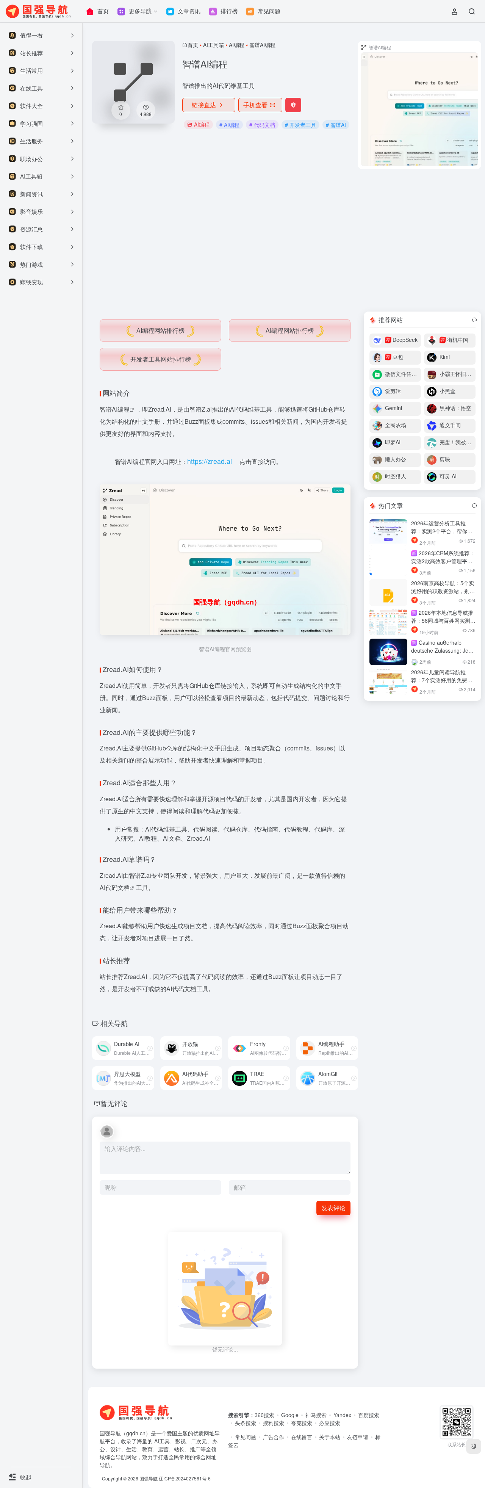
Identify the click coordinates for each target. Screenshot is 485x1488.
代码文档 (117, 887)
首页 (193, 45)
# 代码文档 (262, 124)
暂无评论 (114, 1103)
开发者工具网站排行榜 (160, 359)
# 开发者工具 (300, 124)
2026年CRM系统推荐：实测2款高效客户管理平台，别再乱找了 (443, 561)
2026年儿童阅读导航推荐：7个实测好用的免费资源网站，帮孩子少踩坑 (441, 680)
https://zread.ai (209, 461)
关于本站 (329, 1437)
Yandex (342, 1415)
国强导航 (148, 1478)
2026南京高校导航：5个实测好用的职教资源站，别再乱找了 (443, 591)
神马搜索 (316, 1415)
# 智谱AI (336, 124)
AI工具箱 (213, 45)
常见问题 (245, 1437)
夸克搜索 (301, 1423)
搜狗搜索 (273, 1423)
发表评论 (333, 1207)
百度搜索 (368, 1415)
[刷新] (474, 319)
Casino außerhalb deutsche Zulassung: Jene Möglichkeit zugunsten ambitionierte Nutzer (442, 654)
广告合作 (273, 1437)
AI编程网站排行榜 (160, 330)
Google (290, 1415)
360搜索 (264, 1415)
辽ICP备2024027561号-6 (185, 1478)
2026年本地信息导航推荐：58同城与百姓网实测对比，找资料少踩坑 (443, 620)
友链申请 (357, 1437)
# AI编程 (229, 124)
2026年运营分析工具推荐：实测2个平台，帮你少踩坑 (441, 531)
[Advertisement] (286, 240)
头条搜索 (245, 1423)
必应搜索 (329, 1423)
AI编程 (236, 45)
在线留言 (301, 1437)
